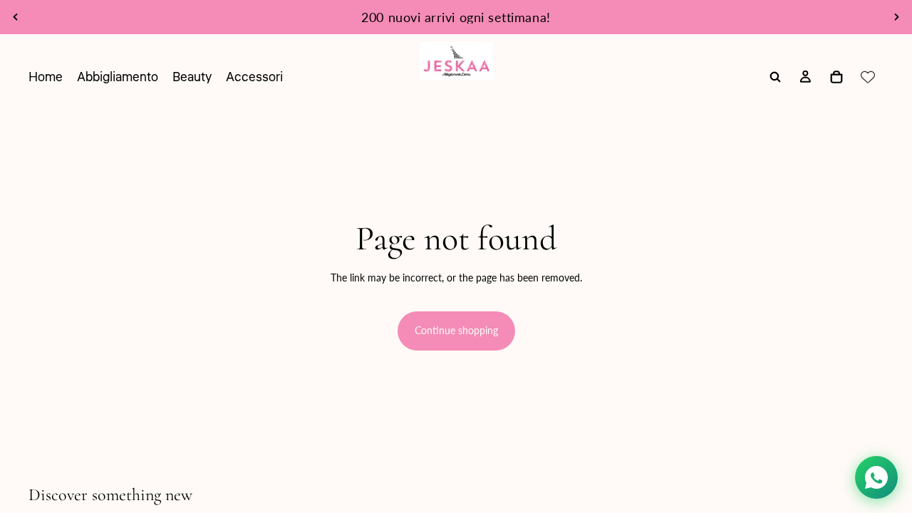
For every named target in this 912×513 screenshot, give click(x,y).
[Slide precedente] (15, 17)
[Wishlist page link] (868, 77)
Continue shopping (456, 330)
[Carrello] (836, 77)
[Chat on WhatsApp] (876, 477)
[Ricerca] (775, 77)
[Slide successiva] (896, 17)
